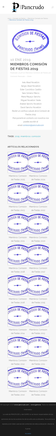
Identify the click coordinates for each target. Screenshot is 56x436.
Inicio (9, 18)
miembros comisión (31, 136)
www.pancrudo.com (21, 405)
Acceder (28, 433)
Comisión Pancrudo (17, 76)
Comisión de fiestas (19, 18)
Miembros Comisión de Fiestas (38, 18)
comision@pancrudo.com (33, 125)
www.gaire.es (36, 405)
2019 (17, 136)
